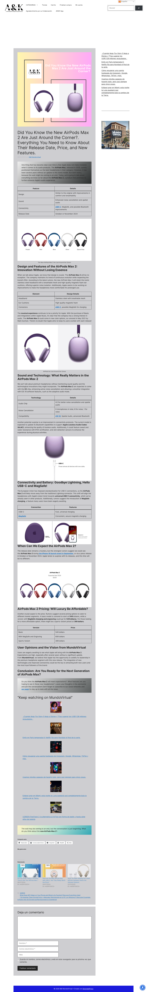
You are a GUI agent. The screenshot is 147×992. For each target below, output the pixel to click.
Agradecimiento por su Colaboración (39, 11)
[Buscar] (138, 8)
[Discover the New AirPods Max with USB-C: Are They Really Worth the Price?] (54, 870)
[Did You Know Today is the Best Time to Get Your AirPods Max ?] (29, 870)
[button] (35, 532)
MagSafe (22, 516)
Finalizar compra (66, 5)
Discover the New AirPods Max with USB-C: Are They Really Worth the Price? (54, 880)
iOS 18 (58, 416)
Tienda (44, 5)
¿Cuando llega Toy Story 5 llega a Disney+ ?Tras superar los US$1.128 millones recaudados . (115, 56)
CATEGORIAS (31, 5)
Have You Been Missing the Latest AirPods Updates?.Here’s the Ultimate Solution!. (79, 880)
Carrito (53, 5)
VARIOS (22, 893)
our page (25, 689)
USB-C (58, 207)
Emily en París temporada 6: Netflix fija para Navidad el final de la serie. (51, 738)
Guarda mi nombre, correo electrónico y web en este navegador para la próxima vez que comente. (55, 960)
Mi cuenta (79, 5)
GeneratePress (88, 989)
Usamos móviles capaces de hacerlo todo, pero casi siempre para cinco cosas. (54, 777)
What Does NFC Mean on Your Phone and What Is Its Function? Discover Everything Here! (50, 895)
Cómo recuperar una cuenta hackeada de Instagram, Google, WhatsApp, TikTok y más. (115, 73)
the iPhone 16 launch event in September (56, 553)
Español (124, 1)
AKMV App (59, 11)
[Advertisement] (74, 31)
